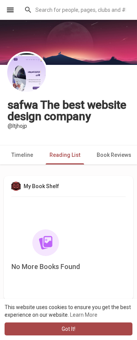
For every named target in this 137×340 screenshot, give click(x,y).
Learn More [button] (83, 315)
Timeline (22, 155)
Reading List (64, 155)
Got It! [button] (68, 329)
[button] (76, 10)
